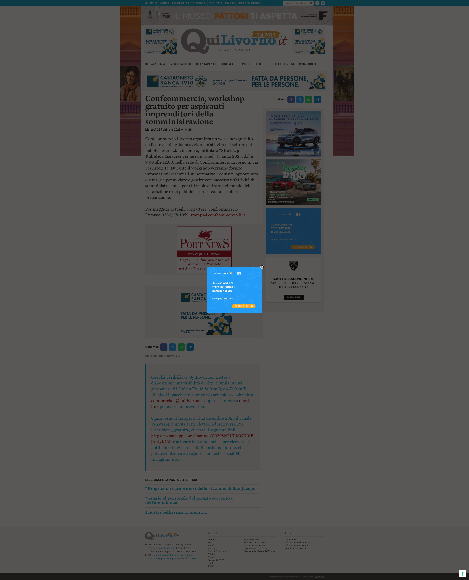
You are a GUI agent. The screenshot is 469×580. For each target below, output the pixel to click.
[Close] (262, 267)
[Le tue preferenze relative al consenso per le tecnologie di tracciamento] (462, 573)
